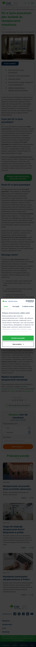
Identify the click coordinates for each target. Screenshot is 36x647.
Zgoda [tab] (6, 306)
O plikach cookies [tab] (28, 306)
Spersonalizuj (17, 344)
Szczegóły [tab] (15, 306)
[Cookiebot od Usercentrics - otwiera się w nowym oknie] (26, 301)
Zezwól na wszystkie (18, 338)
